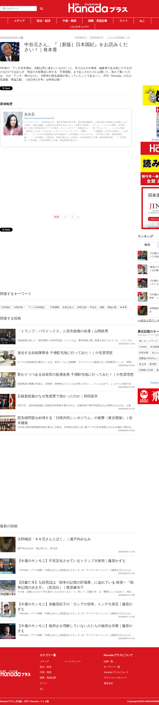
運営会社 (108, 683)
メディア (19, 20)
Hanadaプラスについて (116, 672)
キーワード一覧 (112, 666)
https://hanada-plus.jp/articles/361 (39, 118)
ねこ (142, 20)
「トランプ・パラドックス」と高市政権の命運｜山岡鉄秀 (62, 331)
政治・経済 (43, 20)
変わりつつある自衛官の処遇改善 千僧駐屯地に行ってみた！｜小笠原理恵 (75, 374)
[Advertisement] (66, 182)
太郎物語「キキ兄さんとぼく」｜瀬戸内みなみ (54, 539)
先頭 (56, 216)
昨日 (147, 244)
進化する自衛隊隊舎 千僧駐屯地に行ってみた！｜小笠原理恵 (65, 353)
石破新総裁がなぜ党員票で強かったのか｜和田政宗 (57, 396)
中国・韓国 (69, 20)
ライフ (123, 20)
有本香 (29, 114)
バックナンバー (79, 26)
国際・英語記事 (97, 20)
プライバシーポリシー (115, 677)
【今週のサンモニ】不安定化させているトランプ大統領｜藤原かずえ (71, 561)
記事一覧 (108, 661)
